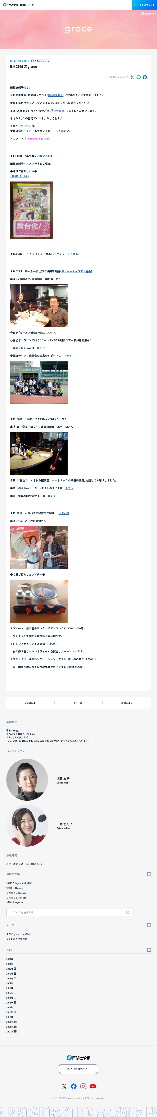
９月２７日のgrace (16, 892)
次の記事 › (126, 702)
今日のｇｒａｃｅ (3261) (19, 934)
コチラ (41, 348)
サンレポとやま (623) (17, 938)
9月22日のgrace (14, 902)
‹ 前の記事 (30, 702)
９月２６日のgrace (16, 897)
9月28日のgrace (14, 887)
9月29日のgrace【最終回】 (19, 883)
